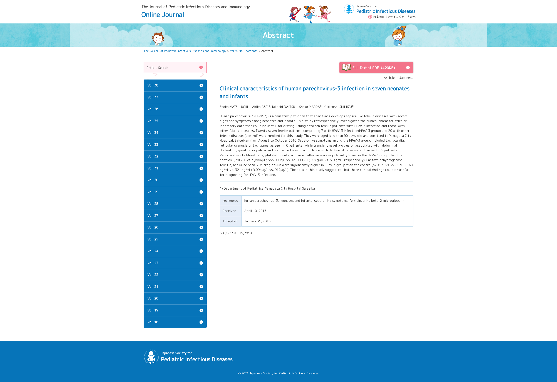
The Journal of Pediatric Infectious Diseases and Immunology (185, 51)
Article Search (157, 67)
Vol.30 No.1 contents (244, 51)
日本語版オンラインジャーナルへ (394, 17)
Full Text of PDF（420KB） (374, 67)
